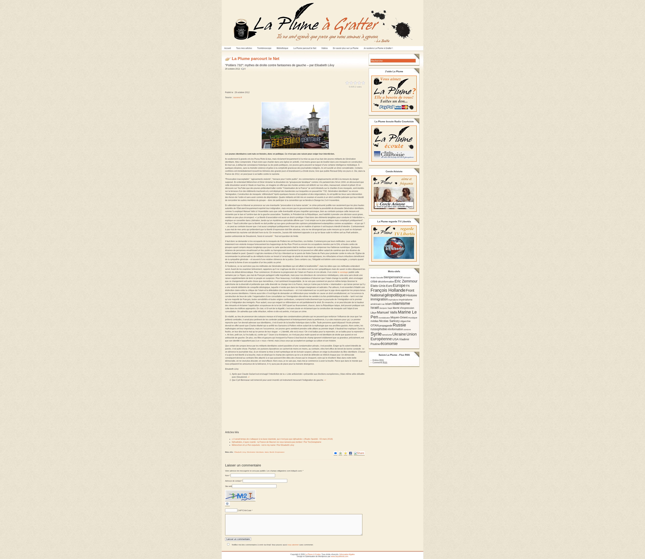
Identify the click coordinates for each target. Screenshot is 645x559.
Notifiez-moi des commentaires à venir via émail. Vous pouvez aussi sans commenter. (272, 545)
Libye (373, 312)
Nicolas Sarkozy (389, 320)
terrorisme (387, 335)
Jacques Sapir (385, 308)
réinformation (395, 329)
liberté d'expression (277, 452)
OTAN (375, 325)
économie (389, 343)
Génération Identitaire (255, 452)
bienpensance (393, 277)
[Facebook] (350, 453)
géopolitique (395, 295)
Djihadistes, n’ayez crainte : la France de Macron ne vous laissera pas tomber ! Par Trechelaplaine (276, 442)
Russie (399, 325)
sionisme (407, 329)
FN (408, 285)
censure (407, 278)
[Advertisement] (305, 74)
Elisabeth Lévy (240, 452)
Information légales (347, 554)
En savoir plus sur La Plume (345, 48)
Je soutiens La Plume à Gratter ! (378, 48)
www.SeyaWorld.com (339, 556)
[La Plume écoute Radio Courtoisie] (394, 144)
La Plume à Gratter (312, 554)
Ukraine (399, 334)
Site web (228, 486)
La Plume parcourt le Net (304, 48)
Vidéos (324, 48)
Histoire (411, 295)
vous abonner (293, 545)
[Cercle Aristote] (394, 194)
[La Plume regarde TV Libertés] (394, 243)
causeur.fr (237, 97)
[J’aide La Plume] (394, 94)
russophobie (379, 329)
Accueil (227, 48)
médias (375, 321)
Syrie (376, 334)
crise (374, 281)
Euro (389, 285)
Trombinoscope (264, 48)
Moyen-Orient (399, 317)
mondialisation (384, 318)
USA (395, 339)
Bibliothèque (282, 48)
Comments (380, 362)
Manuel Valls (387, 312)
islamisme (401, 303)
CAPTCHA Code (244, 510)
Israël (375, 307)
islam (267, 452)
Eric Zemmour (406, 281)
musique (412, 317)
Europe (399, 285)
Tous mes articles (244, 48)
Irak (383, 304)
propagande (385, 325)
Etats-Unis (378, 285)
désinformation (386, 281)
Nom (227, 475)
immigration (379, 299)
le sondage (343, 272)
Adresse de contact (233, 481)
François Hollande (388, 290)
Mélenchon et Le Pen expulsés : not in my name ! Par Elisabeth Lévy (263, 445)
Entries (378, 360)
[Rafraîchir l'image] (227, 505)
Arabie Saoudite (377, 278)
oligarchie (405, 321)
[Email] (335, 453)
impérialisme (393, 300)
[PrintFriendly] (340, 453)
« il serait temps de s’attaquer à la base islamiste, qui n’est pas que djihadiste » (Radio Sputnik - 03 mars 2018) (282, 439)
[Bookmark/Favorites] (345, 453)
